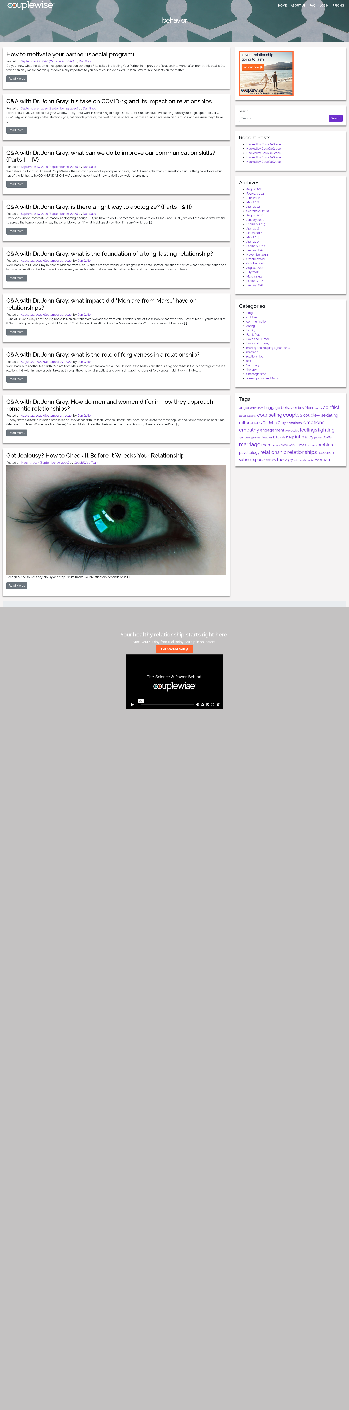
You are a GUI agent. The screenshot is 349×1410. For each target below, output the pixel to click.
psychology (249, 452)
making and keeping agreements (268, 347)
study (271, 460)
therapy (251, 369)
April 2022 (253, 206)
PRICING (338, 5)
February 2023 (256, 193)
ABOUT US (298, 5)
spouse (260, 459)
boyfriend (306, 408)
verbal (311, 460)
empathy (249, 430)
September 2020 (257, 211)
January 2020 (255, 219)
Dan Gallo (85, 61)
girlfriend (255, 438)
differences (250, 422)
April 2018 (253, 228)
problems (326, 444)
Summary (252, 365)
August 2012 (254, 267)
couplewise (314, 415)
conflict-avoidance (247, 416)
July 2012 (252, 272)
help (290, 437)
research (326, 452)
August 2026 (255, 189)
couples (292, 415)
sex (248, 361)
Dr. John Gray (274, 422)
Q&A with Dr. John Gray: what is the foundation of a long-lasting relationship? (109, 253)
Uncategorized (256, 374)
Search (243, 111)
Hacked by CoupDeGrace (263, 144)
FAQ (312, 5)
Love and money (257, 343)
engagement (272, 430)
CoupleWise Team (86, 462)
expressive (292, 430)
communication (256, 321)
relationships (254, 356)
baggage (272, 407)
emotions (313, 422)
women (322, 459)
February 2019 (255, 224)
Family (250, 330)
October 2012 (255, 263)
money (275, 445)
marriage (252, 352)
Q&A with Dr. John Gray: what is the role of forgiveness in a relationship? (103, 354)
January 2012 (255, 285)
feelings (308, 430)
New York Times (293, 445)
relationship (273, 452)
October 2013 (255, 259)
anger (244, 407)
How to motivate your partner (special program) (70, 54)
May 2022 (253, 202)
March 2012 (254, 276)
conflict (331, 407)
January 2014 (255, 250)
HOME (282, 5)
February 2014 (255, 246)
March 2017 (254, 233)
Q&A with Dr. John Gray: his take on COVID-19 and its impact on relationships (109, 101)
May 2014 (252, 237)
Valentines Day (301, 460)
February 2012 (255, 281)
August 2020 (255, 215)
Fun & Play (253, 334)
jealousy (318, 438)
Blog (249, 313)
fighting (326, 430)
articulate (257, 408)
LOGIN (324, 5)
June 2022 (253, 198)
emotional (295, 423)
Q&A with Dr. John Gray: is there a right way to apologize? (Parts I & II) (99, 206)
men (265, 444)
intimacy (304, 437)
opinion (312, 445)
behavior (289, 407)
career (318, 408)
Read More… (17, 78)
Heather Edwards (273, 437)
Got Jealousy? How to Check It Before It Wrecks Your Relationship (95, 455)
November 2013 (257, 254)
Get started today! (174, 649)
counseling (269, 415)
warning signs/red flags (262, 378)
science (245, 460)
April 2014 (253, 241)
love (327, 437)
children (251, 317)
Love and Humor (257, 339)
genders (245, 437)
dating (250, 326)
